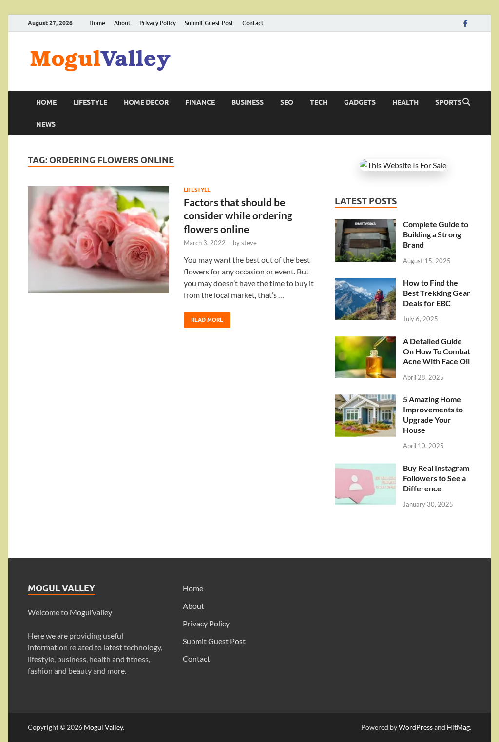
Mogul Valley (103, 727)
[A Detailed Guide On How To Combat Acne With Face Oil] (365, 342)
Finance (200, 102)
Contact (253, 23)
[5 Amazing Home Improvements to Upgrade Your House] (365, 400)
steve (249, 243)
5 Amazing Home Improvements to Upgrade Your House (433, 414)
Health (405, 102)
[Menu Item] (465, 23)
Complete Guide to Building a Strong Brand (435, 234)
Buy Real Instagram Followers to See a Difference (436, 478)
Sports (448, 102)
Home (97, 23)
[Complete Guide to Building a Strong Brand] (365, 225)
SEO (286, 102)
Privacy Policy (157, 23)
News (46, 124)
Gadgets (360, 102)
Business (247, 102)
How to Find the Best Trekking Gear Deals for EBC (436, 293)
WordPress (416, 727)
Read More (203, 317)
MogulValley (91, 612)
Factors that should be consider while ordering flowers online (238, 215)
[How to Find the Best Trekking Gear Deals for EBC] (365, 283)
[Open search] (466, 102)
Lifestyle (90, 102)
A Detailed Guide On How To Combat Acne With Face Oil (436, 351)
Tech (318, 102)
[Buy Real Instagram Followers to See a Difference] (365, 468)
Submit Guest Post (209, 23)
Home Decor (146, 102)
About (122, 23)
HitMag (458, 727)
